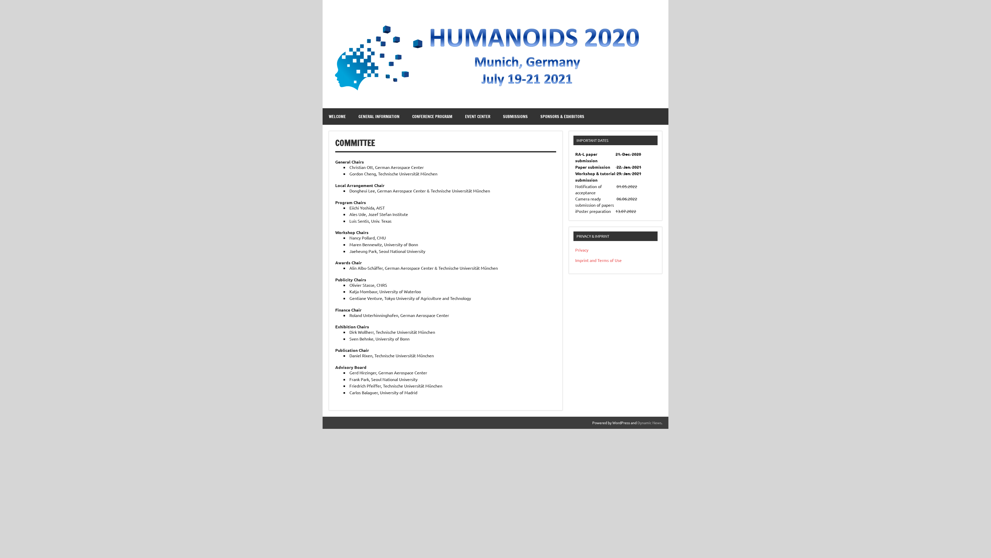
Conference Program (432, 116)
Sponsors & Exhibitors (562, 116)
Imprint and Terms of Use (598, 260)
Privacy (581, 249)
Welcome (337, 116)
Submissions (515, 116)
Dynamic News (649, 422)
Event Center (477, 116)
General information (378, 116)
